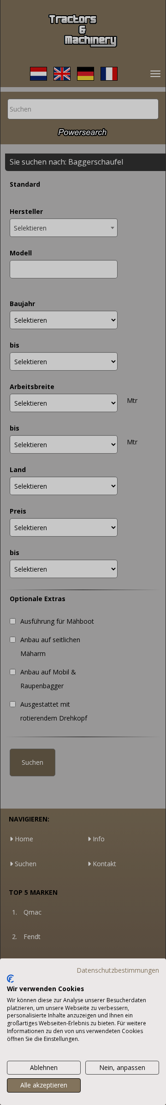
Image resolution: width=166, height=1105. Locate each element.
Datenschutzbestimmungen (118, 970)
